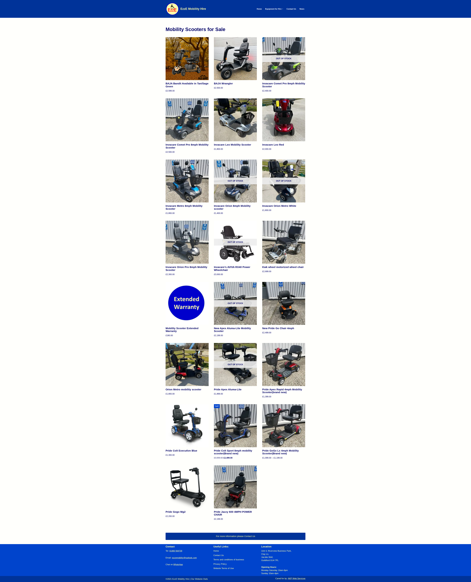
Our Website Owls (199, 579)
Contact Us (291, 9)
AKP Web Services (296, 578)
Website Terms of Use (223, 568)
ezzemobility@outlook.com (184, 558)
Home (259, 9)
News (302, 9)
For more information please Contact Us (235, 536)
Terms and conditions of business (228, 559)
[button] (282, 8)
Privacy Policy (220, 564)
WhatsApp (178, 564)
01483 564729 (175, 551)
